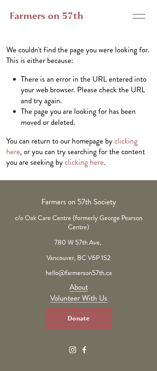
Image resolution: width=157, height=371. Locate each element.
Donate (78, 318)
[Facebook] (84, 349)
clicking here (84, 162)
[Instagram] (72, 349)
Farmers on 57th (46, 16)
